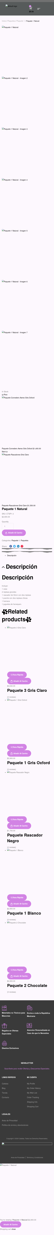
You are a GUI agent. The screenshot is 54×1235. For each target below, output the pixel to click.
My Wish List (32, 1092)
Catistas (5, 1083)
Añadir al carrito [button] (20, 681)
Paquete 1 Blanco (24, 913)
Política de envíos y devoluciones (15, 1125)
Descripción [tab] (21, 566)
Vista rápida (17, 674)
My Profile (31, 1083)
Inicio (4, 21)
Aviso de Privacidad (9, 1120)
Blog (3, 1088)
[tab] (29, 555)
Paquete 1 (21, 21)
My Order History (34, 1088)
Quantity (5, 521)
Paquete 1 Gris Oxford (28, 762)
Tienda (4, 1092)
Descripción (11, 555)
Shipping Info (32, 1102)
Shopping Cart (32, 1106)
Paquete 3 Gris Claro (27, 690)
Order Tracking (33, 1097)
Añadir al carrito (15, 532)
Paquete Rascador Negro (25, 838)
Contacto (5, 1097)
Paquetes (11, 21)
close (14, 1229)
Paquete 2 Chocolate (27, 985)
